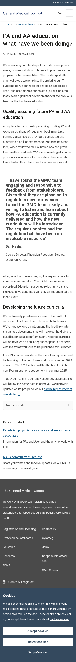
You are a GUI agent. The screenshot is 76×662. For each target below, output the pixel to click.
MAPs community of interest (22, 457)
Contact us (49, 529)
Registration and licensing (19, 529)
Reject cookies (38, 642)
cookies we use (59, 619)
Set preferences (38, 652)
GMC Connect (51, 570)
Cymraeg (47, 538)
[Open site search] (60, 13)
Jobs (45, 547)
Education (9, 547)
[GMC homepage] (22, 13)
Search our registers (62, 2)
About (6, 565)
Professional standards (18, 538)
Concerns (9, 556)
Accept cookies (38, 631)
